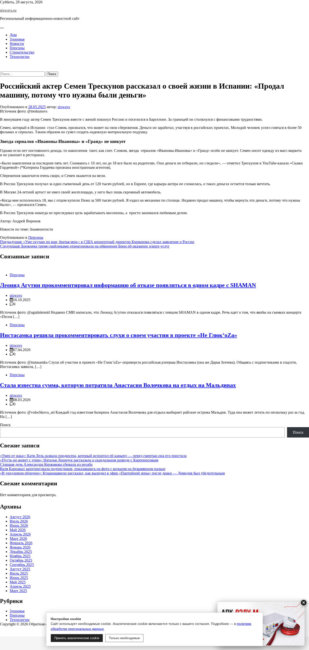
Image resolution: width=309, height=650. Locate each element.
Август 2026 (20, 517)
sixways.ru (8, 10)
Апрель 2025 (20, 586)
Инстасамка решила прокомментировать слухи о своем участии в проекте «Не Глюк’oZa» (118, 335)
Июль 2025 (19, 573)
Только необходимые (124, 638)
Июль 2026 (19, 521)
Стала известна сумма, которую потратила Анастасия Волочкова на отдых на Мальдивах (118, 385)
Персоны (17, 48)
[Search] (1, 69)
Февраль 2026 (21, 543)
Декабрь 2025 (21, 551)
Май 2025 (18, 582)
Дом (13, 35)
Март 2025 (18, 590)
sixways (64, 107)
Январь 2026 (20, 547)
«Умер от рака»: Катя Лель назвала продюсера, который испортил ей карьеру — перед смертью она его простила (93, 456)
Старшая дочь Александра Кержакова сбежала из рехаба (46, 464)
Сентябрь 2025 (22, 564)
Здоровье (17, 39)
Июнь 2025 (19, 577)
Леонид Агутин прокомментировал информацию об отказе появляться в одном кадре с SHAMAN (128, 285)
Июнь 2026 (19, 525)
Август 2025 (20, 569)
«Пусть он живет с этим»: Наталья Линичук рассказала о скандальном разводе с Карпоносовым (79, 460)
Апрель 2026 (20, 534)
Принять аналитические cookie (76, 638)
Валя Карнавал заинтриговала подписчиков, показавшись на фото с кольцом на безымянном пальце (82, 469)
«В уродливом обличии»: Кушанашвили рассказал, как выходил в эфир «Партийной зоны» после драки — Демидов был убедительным (112, 473)
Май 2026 (18, 530)
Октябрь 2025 (21, 560)
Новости (17, 44)
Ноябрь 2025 (20, 556)
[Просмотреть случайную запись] (1, 65)
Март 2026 (18, 538)
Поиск (5, 425)
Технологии (19, 57)
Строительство (22, 52)
